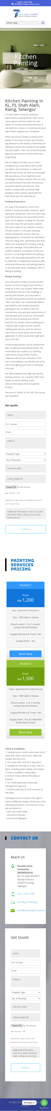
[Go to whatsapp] (44, 1102)
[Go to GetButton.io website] (44, 1108)
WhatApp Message (27, 902)
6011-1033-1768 (25, 2)
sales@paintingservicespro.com (33, 910)
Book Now (25, 654)
